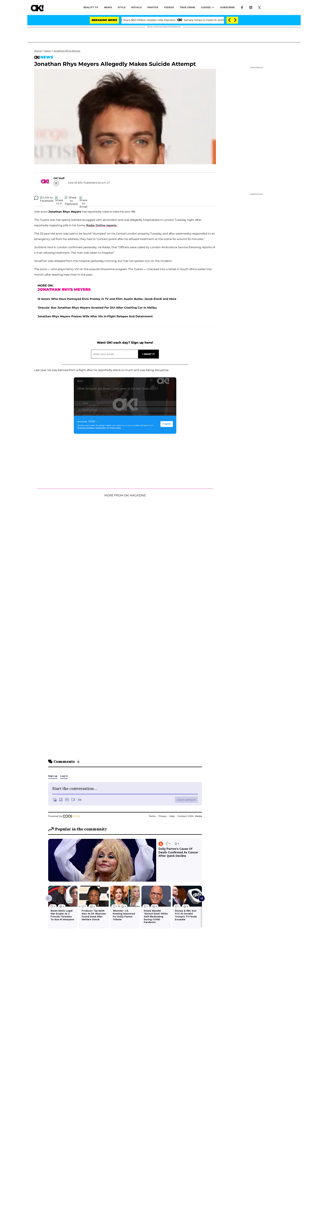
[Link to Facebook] (242, 7)
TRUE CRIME (187, 7)
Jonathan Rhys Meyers (66, 50)
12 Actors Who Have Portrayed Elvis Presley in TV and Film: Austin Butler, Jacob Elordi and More (107, 299)
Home (38, 50)
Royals (136, 7)
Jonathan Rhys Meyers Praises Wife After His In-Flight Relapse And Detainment (95, 316)
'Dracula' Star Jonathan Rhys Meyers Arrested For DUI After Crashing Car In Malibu (97, 307)
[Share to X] (59, 198)
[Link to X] (259, 7)
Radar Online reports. (101, 225)
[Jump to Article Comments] (36, 198)
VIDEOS (169, 7)
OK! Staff (58, 178)
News (47, 50)
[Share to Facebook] (46, 198)
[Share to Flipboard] (71, 198)
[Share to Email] (83, 198)
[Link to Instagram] (250, 7)
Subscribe (227, 7)
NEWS (108, 7)
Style (122, 7)
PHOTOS (152, 7)
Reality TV (90, 7)
